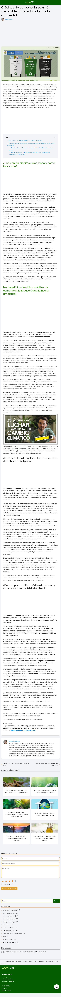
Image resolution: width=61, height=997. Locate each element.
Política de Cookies (7, 979)
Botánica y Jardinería (9, 916)
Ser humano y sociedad (10, 942)
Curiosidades (6, 925)
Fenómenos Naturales (9, 928)
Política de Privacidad (8, 981)
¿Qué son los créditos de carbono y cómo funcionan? (25, 141)
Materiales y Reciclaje (9, 931)
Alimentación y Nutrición (10, 910)
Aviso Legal (5, 977)
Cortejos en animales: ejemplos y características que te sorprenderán (25, 952)
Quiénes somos (6, 990)
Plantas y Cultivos (8, 939)
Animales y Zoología (8, 913)
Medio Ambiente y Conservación (12, 933)
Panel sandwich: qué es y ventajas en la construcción (46, 764)
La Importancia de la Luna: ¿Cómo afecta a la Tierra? (16, 764)
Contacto (4, 988)
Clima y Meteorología (9, 922)
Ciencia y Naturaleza (9, 919)
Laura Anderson (9, 19)
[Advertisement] (30, 34)
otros (4, 936)
